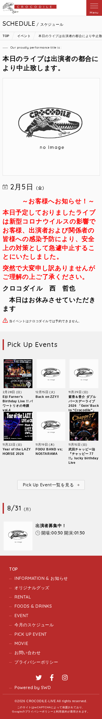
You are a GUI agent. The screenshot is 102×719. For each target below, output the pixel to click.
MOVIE (21, 643)
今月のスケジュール (34, 624)
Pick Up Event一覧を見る (48, 484)
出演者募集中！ (51, 525)
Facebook (52, 677)
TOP (13, 569)
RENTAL (22, 597)
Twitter (39, 677)
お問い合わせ (27, 652)
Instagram (65, 677)
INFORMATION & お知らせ (41, 578)
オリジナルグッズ (31, 587)
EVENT (21, 615)
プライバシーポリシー (36, 662)
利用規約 (61, 711)
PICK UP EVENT (30, 634)
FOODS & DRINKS (33, 606)
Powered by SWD (32, 687)
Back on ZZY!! (47, 397)
